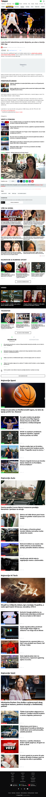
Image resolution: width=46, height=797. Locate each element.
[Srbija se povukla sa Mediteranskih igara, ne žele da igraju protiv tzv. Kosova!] (8, 267)
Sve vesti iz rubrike (23, 281)
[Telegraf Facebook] (18, 789)
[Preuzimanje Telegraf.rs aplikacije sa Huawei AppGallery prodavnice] (32, 785)
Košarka (5, 39)
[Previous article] (1, 398)
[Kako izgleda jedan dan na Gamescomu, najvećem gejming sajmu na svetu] (10, 661)
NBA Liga (14, 193)
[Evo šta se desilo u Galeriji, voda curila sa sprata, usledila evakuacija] (11, 296)
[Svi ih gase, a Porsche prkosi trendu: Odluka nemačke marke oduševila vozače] (10, 535)
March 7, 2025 (19, 112)
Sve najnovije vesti (23, 375)
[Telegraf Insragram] (24, 789)
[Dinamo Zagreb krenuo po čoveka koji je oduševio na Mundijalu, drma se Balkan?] (10, 466)
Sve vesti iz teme (23, 332)
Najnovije (8, 380)
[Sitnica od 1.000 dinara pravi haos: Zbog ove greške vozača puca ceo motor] (10, 520)
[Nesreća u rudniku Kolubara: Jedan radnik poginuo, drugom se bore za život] (10, 746)
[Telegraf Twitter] (21, 789)
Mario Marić (5, 47)
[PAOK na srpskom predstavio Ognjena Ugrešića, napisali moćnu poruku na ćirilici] (38, 267)
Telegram (3, 186)
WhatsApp (37, 184)
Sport (2, 39)
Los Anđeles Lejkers (22, 193)
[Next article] (45, 398)
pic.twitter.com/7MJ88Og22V (8, 110)
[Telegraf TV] (27, 789)
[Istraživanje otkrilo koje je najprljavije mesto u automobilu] (10, 564)
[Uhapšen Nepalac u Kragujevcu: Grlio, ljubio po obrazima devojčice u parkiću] (34, 296)
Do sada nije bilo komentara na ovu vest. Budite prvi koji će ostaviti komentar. (17, 199)
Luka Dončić (4, 193)
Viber (41, 184)
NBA (9, 193)
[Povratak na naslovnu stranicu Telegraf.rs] (4, 1)
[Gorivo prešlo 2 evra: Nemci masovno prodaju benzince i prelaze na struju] (23, 492)
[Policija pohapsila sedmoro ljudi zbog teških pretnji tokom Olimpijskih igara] (23, 318)
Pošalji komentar (15, 202)
